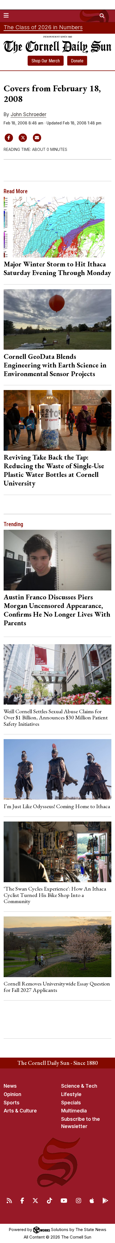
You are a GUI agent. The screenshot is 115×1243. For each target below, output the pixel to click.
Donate (77, 60)
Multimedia (74, 1111)
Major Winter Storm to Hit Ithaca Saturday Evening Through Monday (57, 268)
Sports (12, 1102)
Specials (71, 1102)
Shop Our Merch (46, 60)
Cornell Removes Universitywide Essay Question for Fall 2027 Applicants (57, 986)
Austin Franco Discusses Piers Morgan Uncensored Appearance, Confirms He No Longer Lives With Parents (57, 609)
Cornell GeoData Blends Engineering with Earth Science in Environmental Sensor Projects (55, 365)
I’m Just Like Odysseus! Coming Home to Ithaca (57, 806)
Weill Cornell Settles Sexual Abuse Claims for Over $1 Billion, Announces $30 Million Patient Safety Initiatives (56, 717)
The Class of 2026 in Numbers (43, 27)
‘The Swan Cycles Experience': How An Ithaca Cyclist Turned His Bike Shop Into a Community (55, 895)
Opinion (12, 1094)
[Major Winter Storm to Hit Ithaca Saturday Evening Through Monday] (58, 227)
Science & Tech (79, 1086)
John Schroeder (28, 114)
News (10, 1086)
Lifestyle (71, 1094)
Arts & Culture (20, 1111)
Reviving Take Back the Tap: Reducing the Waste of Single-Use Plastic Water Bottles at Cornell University (54, 470)
